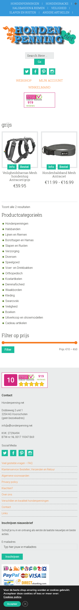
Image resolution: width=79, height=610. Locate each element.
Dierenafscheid (14, 284)
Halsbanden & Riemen (28, 8)
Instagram (52, 71)
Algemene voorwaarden (15, 475)
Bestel (24, 167)
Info (12, 167)
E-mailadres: (9, 541)
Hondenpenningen (25, 3)
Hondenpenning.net (40, 34)
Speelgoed (12, 262)
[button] (75, 4)
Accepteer (12, 603)
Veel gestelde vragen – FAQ (17, 463)
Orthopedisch (14, 273)
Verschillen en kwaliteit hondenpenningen (25, 500)
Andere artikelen (56, 12)
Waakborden (13, 290)
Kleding (10, 295)
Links (5, 513)
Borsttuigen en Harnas (19, 240)
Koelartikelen (13, 279)
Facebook (35, 71)
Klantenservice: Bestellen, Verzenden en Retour (28, 469)
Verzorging (12, 251)
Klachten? (7, 488)
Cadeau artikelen (16, 323)
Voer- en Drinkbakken (19, 268)
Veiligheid (59, 8)
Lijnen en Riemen (16, 234)
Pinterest (44, 71)
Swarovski (12, 301)
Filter (8, 349)
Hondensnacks (57, 3)
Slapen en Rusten (22, 12)
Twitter (27, 71)
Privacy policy (10, 481)
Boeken (10, 312)
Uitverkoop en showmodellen (24, 317)
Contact (6, 507)
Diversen (10, 256)
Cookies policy (12, 597)
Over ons (7, 494)
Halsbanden (12, 229)
